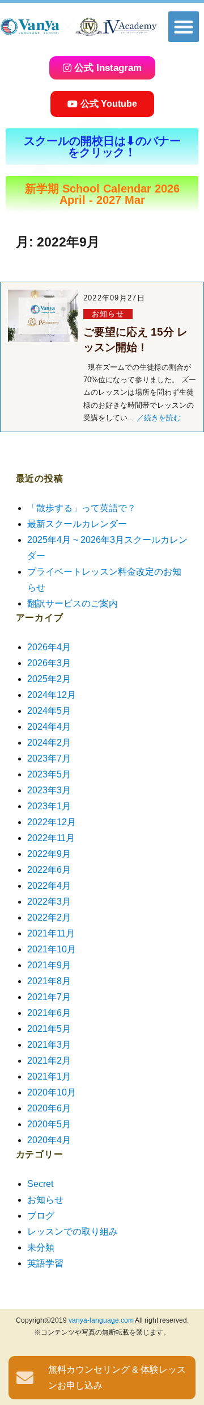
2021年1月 (49, 1076)
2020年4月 (49, 1140)
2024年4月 (49, 726)
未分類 (40, 1247)
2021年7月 (49, 997)
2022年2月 (49, 917)
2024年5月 (49, 711)
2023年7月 (49, 758)
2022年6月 (49, 870)
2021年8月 (49, 981)
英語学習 (45, 1263)
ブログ (40, 1215)
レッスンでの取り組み (72, 1231)
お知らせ (108, 314)
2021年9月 (49, 965)
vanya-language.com (101, 1320)
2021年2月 (49, 1060)
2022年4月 (49, 885)
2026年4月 (49, 647)
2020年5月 (49, 1124)
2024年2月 (49, 742)
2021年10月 (51, 949)
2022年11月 (51, 838)
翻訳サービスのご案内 (72, 603)
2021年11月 (51, 933)
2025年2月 (49, 679)
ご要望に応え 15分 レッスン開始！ (135, 339)
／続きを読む (159, 417)
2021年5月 (49, 1029)
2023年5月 (49, 774)
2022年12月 (51, 822)
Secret (40, 1184)
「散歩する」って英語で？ (81, 508)
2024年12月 (51, 695)
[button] (183, 26)
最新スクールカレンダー (77, 524)
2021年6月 (49, 1013)
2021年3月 (49, 1044)
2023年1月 (49, 806)
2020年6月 (49, 1108)
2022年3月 (49, 901)
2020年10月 (51, 1092)
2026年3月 (49, 663)
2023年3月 (49, 790)
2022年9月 (49, 854)
